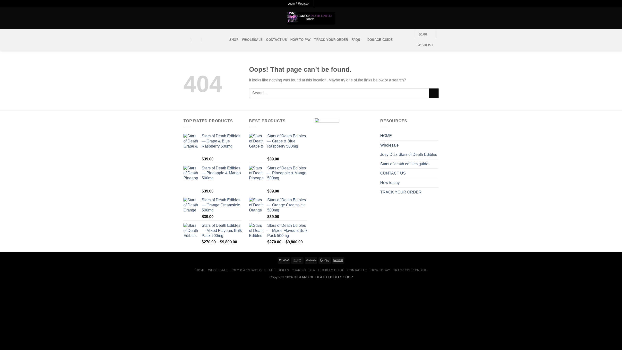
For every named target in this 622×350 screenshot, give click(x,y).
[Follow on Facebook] (318, 3)
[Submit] (434, 93)
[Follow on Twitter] (327, 3)
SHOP (234, 40)
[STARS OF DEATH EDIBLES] (311, 18)
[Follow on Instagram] (323, 3)
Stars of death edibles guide (404, 164)
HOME (386, 136)
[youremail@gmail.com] (185, 40)
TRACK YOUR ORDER (331, 40)
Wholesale (252, 40)
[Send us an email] (332, 3)
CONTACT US (276, 40)
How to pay (300, 40)
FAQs (356, 40)
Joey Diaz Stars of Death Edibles (408, 154)
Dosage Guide (380, 40)
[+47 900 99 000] (206, 40)
